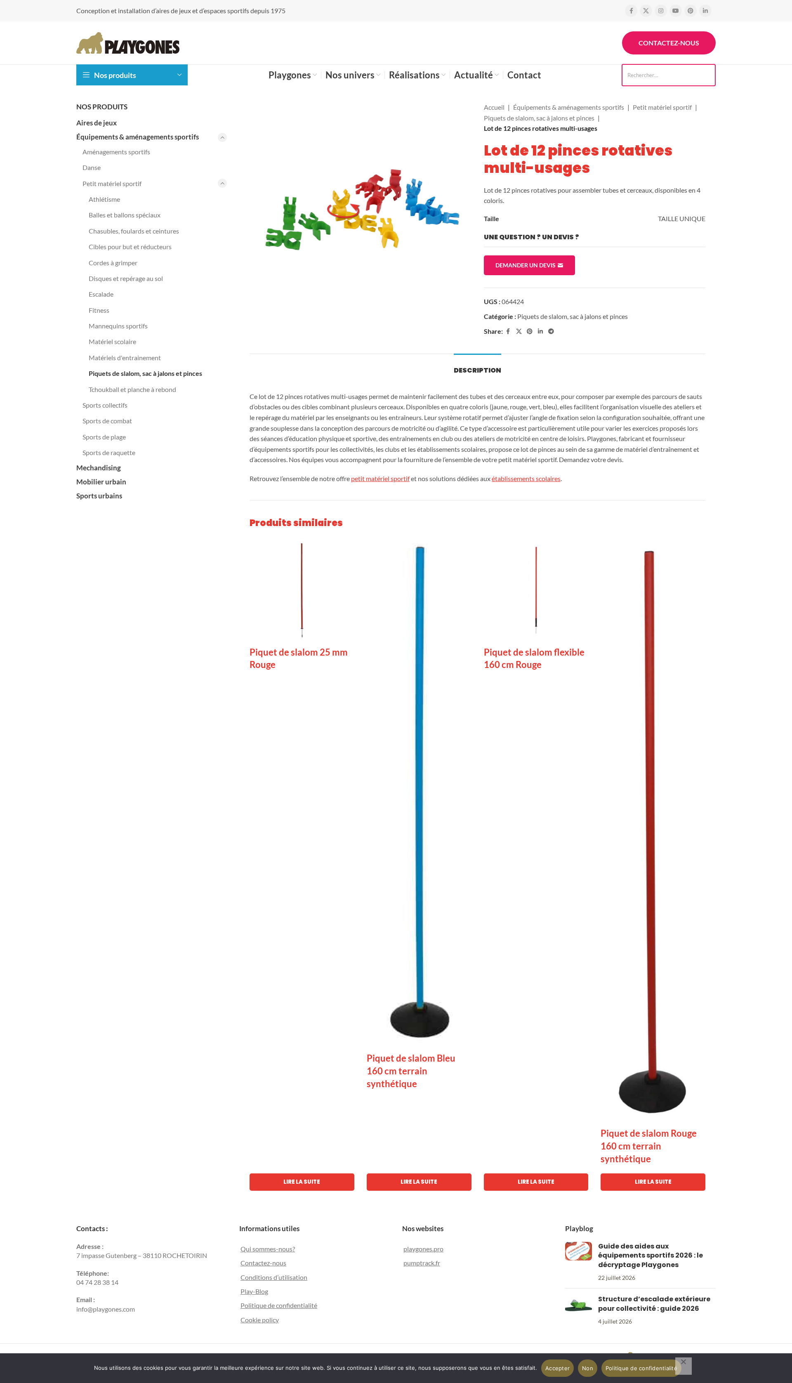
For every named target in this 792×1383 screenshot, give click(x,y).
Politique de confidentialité (278, 1305)
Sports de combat (107, 421)
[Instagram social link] (661, 11)
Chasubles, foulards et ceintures (134, 231)
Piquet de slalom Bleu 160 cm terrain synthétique (411, 1071)
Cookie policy (259, 1320)
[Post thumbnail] (578, 1262)
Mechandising (98, 467)
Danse (91, 167)
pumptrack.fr (421, 1263)
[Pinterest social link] (690, 11)
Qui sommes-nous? (267, 1249)
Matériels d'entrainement (125, 357)
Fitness (99, 310)
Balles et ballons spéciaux (124, 215)
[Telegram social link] (551, 331)
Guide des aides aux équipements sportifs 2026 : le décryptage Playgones (650, 1255)
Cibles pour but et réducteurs (130, 246)
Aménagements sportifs (116, 152)
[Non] (683, 1366)
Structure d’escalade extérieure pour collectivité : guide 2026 (654, 1303)
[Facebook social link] (631, 11)
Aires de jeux (96, 122)
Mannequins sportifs (118, 326)
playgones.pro (423, 1249)
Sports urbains (99, 495)
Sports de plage (104, 437)
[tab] (477, 366)
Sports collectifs (104, 405)
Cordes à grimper (113, 263)
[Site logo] (127, 42)
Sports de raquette (108, 452)
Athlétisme (104, 199)
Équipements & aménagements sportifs (137, 136)
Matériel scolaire (112, 341)
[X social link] (646, 11)
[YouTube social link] (675, 11)
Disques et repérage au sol (126, 278)
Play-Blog (254, 1291)
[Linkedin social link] (705, 11)
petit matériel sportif (380, 478)
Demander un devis (525, 265)
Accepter (557, 1368)
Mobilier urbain (101, 481)
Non (587, 1368)
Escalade (101, 294)
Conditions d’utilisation (273, 1277)
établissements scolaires (526, 478)
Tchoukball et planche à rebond (132, 389)
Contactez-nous (669, 43)
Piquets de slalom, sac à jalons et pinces (145, 373)
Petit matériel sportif (111, 183)
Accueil (494, 107)
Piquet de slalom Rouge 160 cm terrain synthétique (649, 1146)
